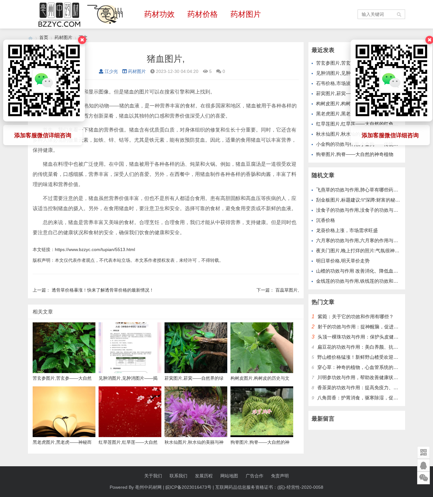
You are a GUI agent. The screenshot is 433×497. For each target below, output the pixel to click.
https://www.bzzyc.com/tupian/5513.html (95, 249)
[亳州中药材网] (30, 38)
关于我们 (153, 475)
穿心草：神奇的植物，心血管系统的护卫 (360, 367)
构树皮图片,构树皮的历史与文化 (350, 103)
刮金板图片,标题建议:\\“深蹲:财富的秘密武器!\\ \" (366, 200)
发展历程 (204, 475)
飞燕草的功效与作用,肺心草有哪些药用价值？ (364, 189)
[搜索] (399, 14)
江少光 (111, 71)
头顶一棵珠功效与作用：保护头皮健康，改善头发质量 (375, 336)
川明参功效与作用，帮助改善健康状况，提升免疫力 (372, 377)
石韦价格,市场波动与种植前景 (347, 83)
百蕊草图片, (287, 290)
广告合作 (254, 475)
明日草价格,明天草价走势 (343, 260)
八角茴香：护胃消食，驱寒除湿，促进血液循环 (367, 397)
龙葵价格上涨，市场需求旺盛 (347, 230)
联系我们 (178, 475)
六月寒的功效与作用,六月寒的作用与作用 (359, 240)
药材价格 (202, 14)
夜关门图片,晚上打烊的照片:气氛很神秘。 (360, 250)
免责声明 (280, 475)
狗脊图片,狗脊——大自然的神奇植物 (354, 154)
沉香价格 (325, 220)
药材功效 (159, 14)
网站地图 (229, 475)
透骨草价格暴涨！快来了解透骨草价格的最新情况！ (103, 290)
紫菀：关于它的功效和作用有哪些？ (356, 316)
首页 (43, 37)
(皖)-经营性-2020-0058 (300, 487)
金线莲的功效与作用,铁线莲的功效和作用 (359, 281)
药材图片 (245, 14)
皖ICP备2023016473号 (188, 487)
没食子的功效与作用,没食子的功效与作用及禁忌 (366, 210)
